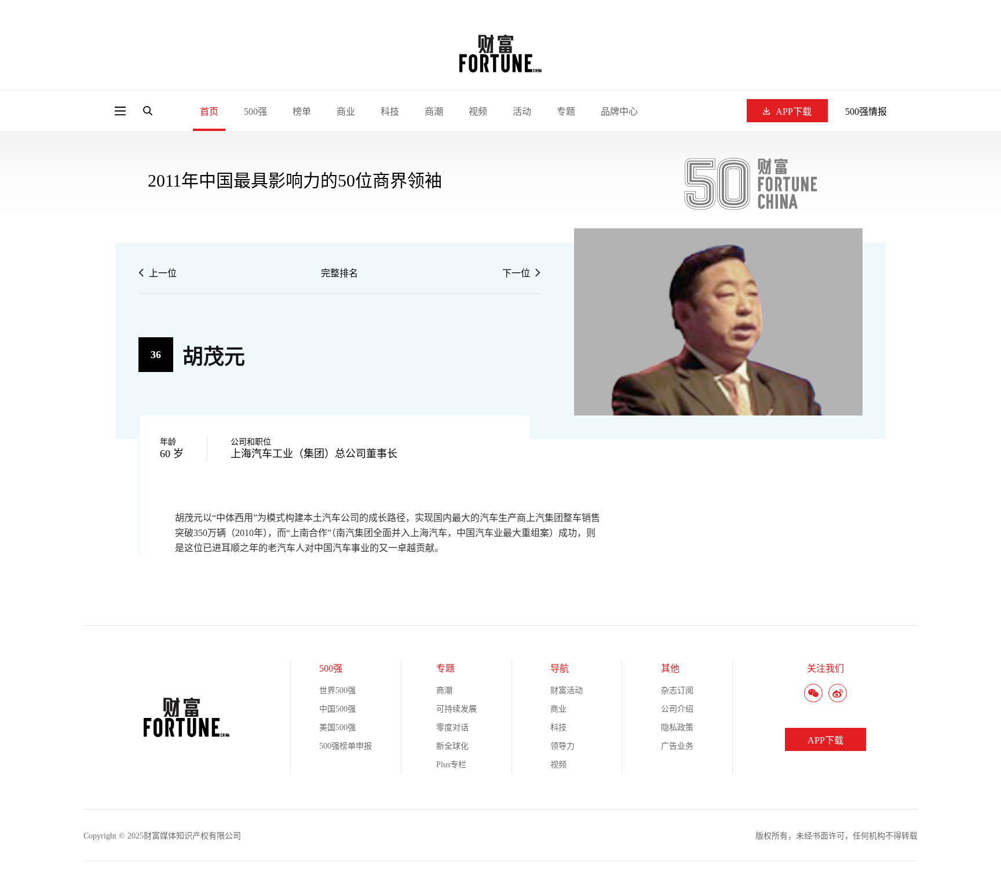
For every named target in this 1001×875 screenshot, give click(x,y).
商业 (346, 111)
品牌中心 (619, 111)
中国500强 (337, 709)
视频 (478, 111)
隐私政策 (677, 727)
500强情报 (866, 111)
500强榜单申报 (345, 746)
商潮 (434, 111)
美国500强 (337, 727)
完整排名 (339, 273)
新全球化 (452, 746)
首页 (209, 111)
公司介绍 (677, 709)
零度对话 (452, 727)
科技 (390, 111)
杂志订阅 (677, 690)
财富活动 (566, 690)
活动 (522, 111)
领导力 (562, 746)
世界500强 (337, 690)
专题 (566, 111)
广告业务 (677, 746)
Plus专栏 (451, 764)
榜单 (302, 111)
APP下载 (794, 111)
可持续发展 (456, 709)
